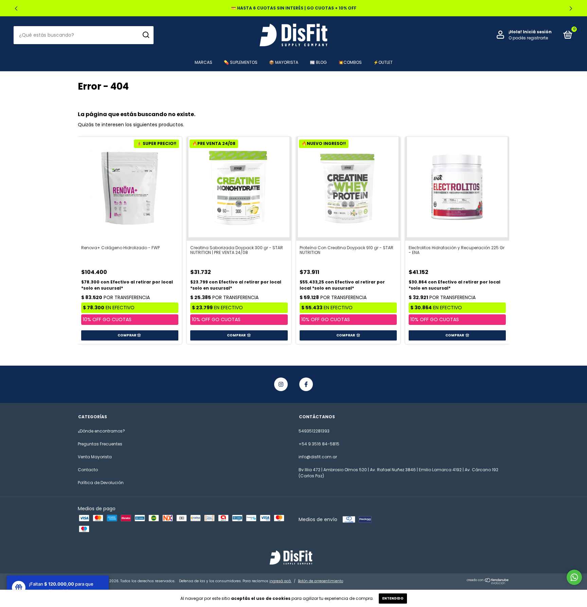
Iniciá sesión (537, 32)
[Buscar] (145, 35)
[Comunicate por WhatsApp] (574, 577)
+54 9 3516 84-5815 (319, 444)
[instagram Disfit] (281, 384)
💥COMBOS (350, 62)
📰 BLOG (318, 62)
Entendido (393, 598)
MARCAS (203, 62)
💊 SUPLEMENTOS (240, 62)
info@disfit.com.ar (318, 457)
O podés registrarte (528, 38)
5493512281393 (314, 431)
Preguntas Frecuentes (100, 444)
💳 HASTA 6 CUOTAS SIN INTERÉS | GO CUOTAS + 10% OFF (293, 8)
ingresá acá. (280, 581)
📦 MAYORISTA (283, 62)
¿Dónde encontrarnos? (101, 431)
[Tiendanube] (488, 582)
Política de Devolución (101, 482)
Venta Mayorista (95, 457)
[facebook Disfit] (306, 384)
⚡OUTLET (383, 62)
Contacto (88, 470)
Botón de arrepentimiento (320, 581)
